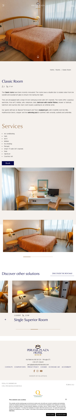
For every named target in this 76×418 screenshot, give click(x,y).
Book (8, 163)
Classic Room (66, 70)
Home (52, 70)
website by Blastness (38, 376)
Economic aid (54, 367)
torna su (70, 384)
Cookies (44, 367)
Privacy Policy (33, 367)
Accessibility (66, 367)
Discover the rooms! (62, 273)
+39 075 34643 (38, 362)
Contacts (9, 367)
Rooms (58, 70)
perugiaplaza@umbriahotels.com (38, 365)
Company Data (20, 367)
